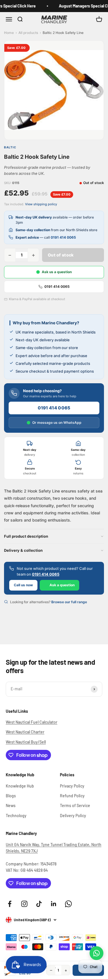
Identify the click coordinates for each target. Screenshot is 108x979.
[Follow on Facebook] (10, 904)
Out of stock (60, 254)
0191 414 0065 (63, 237)
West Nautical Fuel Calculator (31, 722)
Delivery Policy (73, 815)
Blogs (11, 795)
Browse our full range (69, 602)
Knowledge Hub (20, 785)
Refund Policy (72, 795)
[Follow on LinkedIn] (54, 904)
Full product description (26, 536)
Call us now (23, 585)
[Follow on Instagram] (24, 904)
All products (28, 32)
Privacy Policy (72, 785)
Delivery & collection (23, 550)
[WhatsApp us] (96, 953)
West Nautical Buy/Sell (26, 741)
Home (9, 32)
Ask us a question (57, 272)
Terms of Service (75, 805)
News (11, 805)
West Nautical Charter (25, 731)
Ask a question (62, 585)
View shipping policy (41, 204)
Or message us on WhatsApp (57, 422)
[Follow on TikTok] (39, 904)
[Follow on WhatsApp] (68, 904)
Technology (16, 815)
